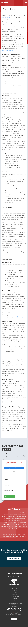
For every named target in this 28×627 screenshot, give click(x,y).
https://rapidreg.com (7, 17)
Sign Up (14, 619)
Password (6, 485)
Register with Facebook (14, 468)
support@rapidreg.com (19, 317)
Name (5, 474)
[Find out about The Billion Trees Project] (14, 581)
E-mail (6, 479)
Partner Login (14, 594)
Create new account (9, 496)
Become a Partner (15, 596)
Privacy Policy (15, 592)
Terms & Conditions (15, 590)
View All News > (14, 606)
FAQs (15, 586)
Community (14, 588)
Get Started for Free (14, 558)
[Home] (4, 2)
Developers (14, 598)
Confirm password (8, 490)
